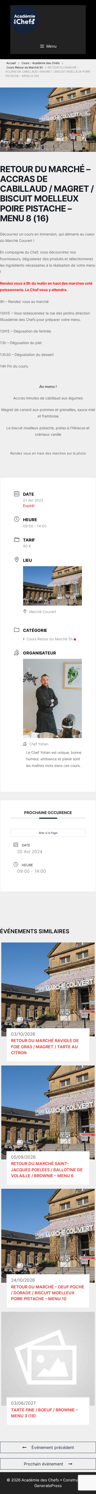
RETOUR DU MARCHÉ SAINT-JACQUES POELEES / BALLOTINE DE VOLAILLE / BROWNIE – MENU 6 (47, 1169)
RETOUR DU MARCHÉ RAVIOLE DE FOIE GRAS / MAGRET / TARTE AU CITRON (45, 1046)
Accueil (11, 63)
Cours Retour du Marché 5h (24, 67)
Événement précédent (52, 1447)
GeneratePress (48, 1485)
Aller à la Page (48, 833)
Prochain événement (43, 1463)
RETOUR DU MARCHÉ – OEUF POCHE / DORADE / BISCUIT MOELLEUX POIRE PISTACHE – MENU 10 (47, 1292)
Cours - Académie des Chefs (41, 63)
